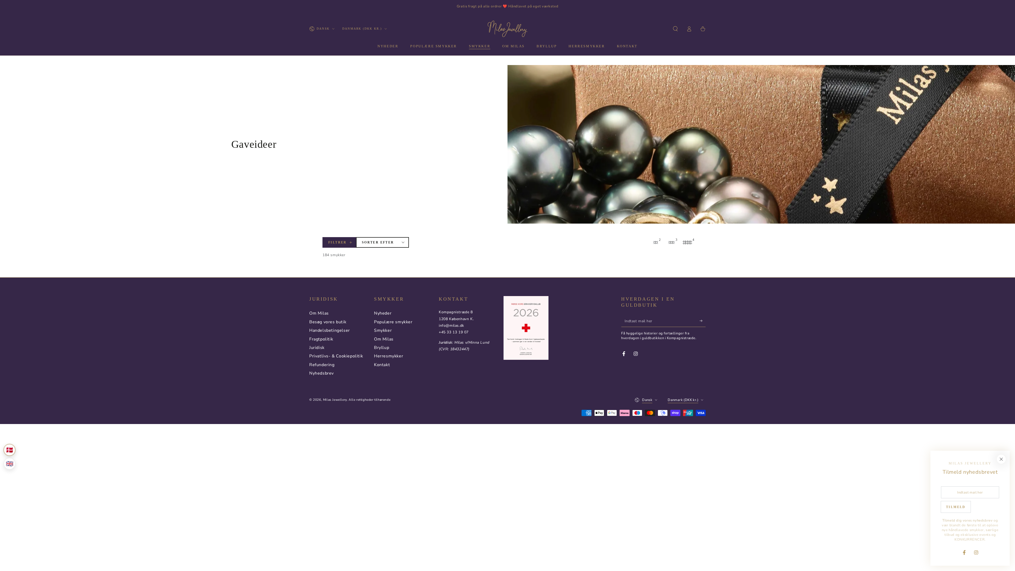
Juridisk (317, 348)
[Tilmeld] (703, 321)
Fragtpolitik (321, 339)
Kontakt (382, 365)
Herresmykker (388, 356)
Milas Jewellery (335, 400)
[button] (675, 29)
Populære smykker (393, 322)
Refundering (322, 365)
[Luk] (1001, 459)
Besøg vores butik (327, 322)
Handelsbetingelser (329, 330)
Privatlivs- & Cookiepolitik (336, 356)
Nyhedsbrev (321, 373)
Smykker (383, 330)
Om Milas (319, 313)
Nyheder (382, 313)
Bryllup (381, 348)
